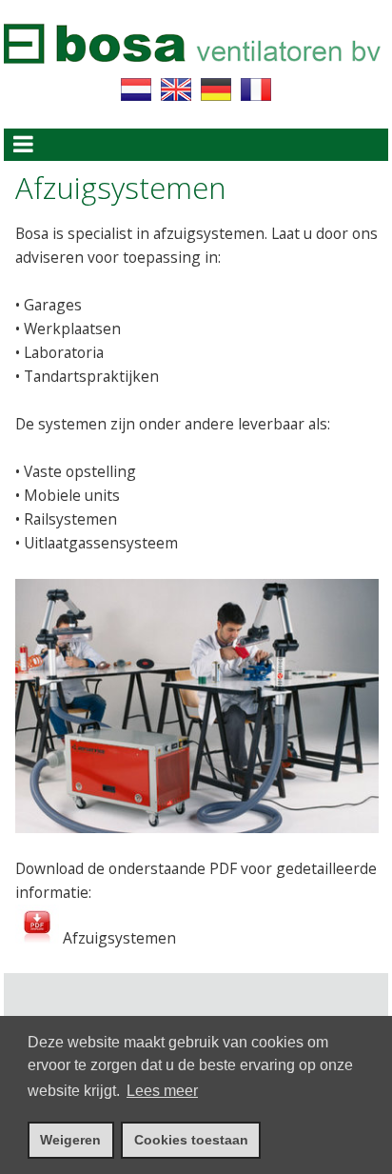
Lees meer (162, 1091)
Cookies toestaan (191, 1139)
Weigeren (70, 1139)
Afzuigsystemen (117, 937)
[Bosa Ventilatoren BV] (192, 73)
